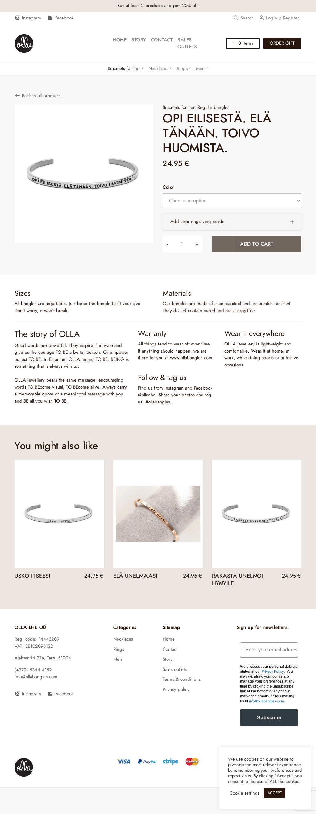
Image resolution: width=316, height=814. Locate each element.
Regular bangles (213, 107)
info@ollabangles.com (36, 677)
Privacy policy (176, 689)
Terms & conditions (182, 679)
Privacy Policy (273, 671)
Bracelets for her (124, 68)
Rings (182, 68)
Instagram (30, 18)
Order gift (282, 43)
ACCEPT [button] (275, 793)
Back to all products (40, 95)
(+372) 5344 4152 (33, 670)
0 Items (245, 43)
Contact (162, 40)
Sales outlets (187, 43)
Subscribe (269, 717)
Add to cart (256, 244)
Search (246, 18)
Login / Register (281, 18)
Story (138, 40)
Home (120, 40)
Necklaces (158, 68)
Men (200, 68)
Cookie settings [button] (244, 793)
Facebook (63, 18)
